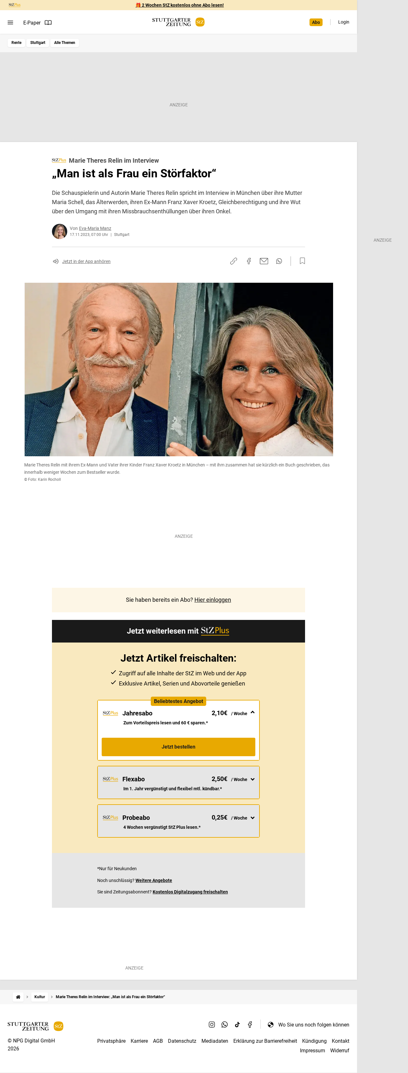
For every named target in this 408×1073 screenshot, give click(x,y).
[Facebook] (250, 1025)
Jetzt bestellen (178, 747)
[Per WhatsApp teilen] (279, 261)
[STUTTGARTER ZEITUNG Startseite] (178, 22)
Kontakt (340, 1041)
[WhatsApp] (225, 1025)
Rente (16, 42)
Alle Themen (64, 42)
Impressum (312, 1051)
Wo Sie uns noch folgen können (313, 1025)
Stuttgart (37, 42)
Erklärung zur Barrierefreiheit (265, 1041)
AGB (158, 1041)
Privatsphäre (111, 1041)
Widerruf (339, 1051)
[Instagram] (212, 1025)
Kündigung (314, 1041)
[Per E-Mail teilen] (264, 261)
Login (343, 22)
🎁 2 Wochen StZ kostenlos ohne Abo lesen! (179, 5)
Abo (316, 22)
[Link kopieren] (233, 261)
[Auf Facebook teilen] (249, 261)
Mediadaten (214, 1041)
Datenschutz (182, 1041)
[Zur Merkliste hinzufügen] (300, 261)
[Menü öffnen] (10, 22)
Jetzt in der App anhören (86, 261)
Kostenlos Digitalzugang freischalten (190, 891)
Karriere (139, 1041)
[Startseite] (18, 997)
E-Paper (31, 23)
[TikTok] (237, 1025)
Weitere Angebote (153, 880)
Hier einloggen (212, 599)
